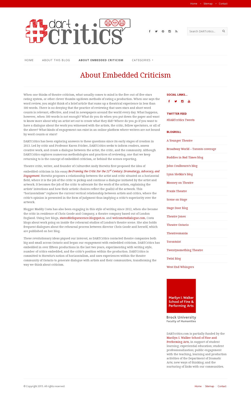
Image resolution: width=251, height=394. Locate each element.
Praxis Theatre (177, 191)
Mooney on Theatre (180, 182)
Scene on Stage (177, 199)
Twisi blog (174, 258)
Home (198, 386)
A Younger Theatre (180, 140)
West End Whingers (180, 267)
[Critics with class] (82, 43)
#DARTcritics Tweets (181, 120)
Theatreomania (177, 233)
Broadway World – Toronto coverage (191, 149)
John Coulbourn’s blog (182, 165)
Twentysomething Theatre (185, 250)
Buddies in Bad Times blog (185, 157)
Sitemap (209, 386)
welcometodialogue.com (128, 218)
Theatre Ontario (178, 224)
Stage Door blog (177, 208)
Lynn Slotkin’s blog (180, 174)
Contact (222, 386)
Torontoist (174, 241)
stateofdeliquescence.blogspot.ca (82, 218)
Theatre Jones (176, 216)
